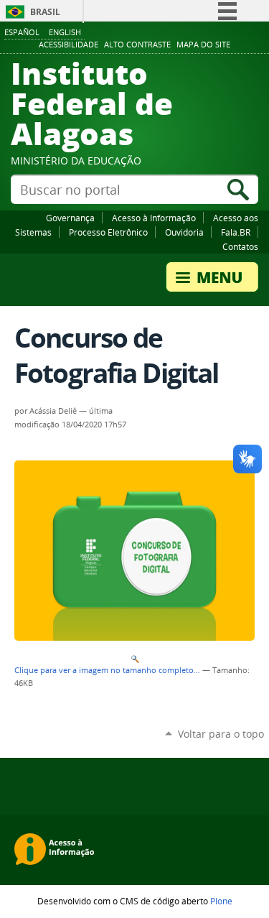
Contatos (240, 246)
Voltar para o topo (221, 734)
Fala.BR (235, 232)
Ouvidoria (184, 232)
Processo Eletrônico (108, 232)
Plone (221, 901)
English (65, 32)
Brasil (45, 12)
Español (21, 32)
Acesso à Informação (154, 217)
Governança (70, 217)
